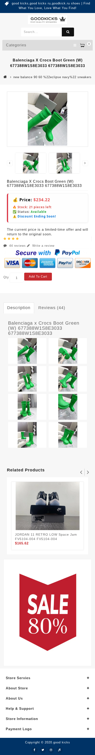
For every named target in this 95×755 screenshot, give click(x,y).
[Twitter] (43, 750)
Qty (6, 277)
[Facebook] (35, 750)
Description (18, 307)
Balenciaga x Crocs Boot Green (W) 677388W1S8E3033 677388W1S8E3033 (43, 328)
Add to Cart (38, 276)
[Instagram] (51, 750)
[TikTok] (59, 750)
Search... (68, 32)
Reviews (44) (51, 307)
